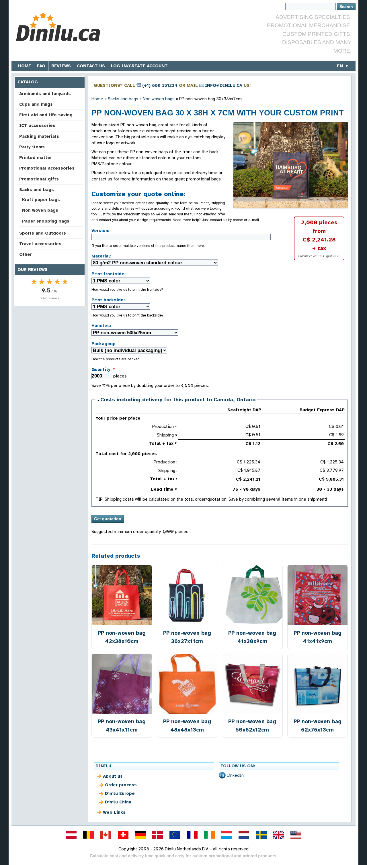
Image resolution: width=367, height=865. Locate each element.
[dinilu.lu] (227, 835)
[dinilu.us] (296, 835)
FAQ (41, 65)
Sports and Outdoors (42, 233)
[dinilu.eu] (175, 835)
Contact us (91, 65)
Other (25, 254)
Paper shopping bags (45, 221)
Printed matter (35, 157)
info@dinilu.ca (223, 85)
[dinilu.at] (71, 835)
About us (113, 776)
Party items (32, 147)
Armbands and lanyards (45, 93)
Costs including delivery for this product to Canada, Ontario (177, 399)
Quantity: (103, 369)
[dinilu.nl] (244, 835)
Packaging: (103, 343)
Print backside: (108, 299)
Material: (101, 256)
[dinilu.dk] (158, 835)
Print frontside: (108, 273)
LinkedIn (235, 775)
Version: (100, 230)
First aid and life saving (46, 114)
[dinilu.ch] (123, 835)
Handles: (101, 325)
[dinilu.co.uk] (278, 835)
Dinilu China (118, 802)
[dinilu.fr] (192, 835)
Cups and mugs (36, 104)
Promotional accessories (47, 168)
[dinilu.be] (89, 835)
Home (24, 65)
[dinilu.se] (261, 835)
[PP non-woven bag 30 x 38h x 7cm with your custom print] (290, 165)
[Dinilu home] (58, 27)
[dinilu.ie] (209, 835)
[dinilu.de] (140, 835)
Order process (121, 784)
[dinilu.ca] (106, 835)
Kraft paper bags (41, 199)
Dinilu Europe (120, 793)
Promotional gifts (39, 179)
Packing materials (39, 136)
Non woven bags (40, 210)
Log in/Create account (139, 65)
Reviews (61, 65)
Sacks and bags (36, 189)
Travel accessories (40, 243)
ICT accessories (37, 125)
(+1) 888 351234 (159, 85)
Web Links (114, 812)
